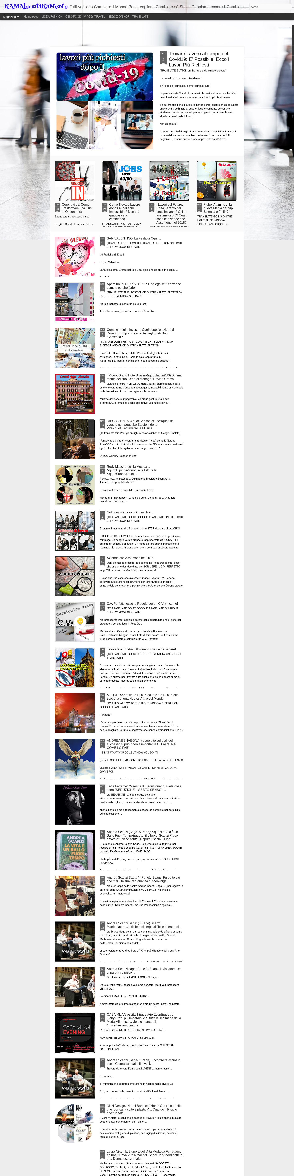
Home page (31, 16)
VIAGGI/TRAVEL (94, 16)
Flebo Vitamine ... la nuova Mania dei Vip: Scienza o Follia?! (219, 208)
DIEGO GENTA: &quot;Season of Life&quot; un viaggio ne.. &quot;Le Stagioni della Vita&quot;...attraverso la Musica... (140, 424)
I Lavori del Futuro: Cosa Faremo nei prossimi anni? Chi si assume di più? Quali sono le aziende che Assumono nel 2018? (171, 213)
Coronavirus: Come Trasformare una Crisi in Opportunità (77, 208)
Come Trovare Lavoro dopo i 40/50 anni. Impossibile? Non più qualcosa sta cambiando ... (124, 212)
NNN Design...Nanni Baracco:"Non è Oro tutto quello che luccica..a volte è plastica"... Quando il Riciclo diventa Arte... (144, 1109)
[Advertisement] (147, 33)
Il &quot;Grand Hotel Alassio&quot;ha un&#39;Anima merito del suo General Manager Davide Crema (144, 377)
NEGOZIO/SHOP (118, 16)
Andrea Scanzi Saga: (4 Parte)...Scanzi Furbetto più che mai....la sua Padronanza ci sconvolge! (143, 879)
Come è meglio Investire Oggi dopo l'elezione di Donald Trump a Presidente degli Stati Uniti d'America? (141, 333)
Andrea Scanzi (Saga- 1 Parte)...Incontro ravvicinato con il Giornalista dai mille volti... (143, 1061)
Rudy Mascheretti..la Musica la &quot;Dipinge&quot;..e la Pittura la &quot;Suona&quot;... (132, 470)
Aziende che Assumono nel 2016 (130, 558)
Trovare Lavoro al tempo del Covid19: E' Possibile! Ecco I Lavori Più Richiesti (199, 59)
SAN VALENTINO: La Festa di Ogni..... (134, 238)
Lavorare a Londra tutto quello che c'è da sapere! (141, 649)
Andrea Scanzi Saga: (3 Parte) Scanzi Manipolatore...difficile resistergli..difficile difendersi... (144, 925)
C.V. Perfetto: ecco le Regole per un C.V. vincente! (142, 603)
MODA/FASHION (52, 16)
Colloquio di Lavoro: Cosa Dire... (130, 512)
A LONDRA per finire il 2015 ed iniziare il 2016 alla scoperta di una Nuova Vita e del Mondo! (143, 696)
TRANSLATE (140, 16)
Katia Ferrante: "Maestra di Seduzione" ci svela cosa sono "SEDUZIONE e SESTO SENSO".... (144, 788)
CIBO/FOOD (73, 16)
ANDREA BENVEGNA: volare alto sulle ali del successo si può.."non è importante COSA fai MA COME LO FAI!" (141, 744)
